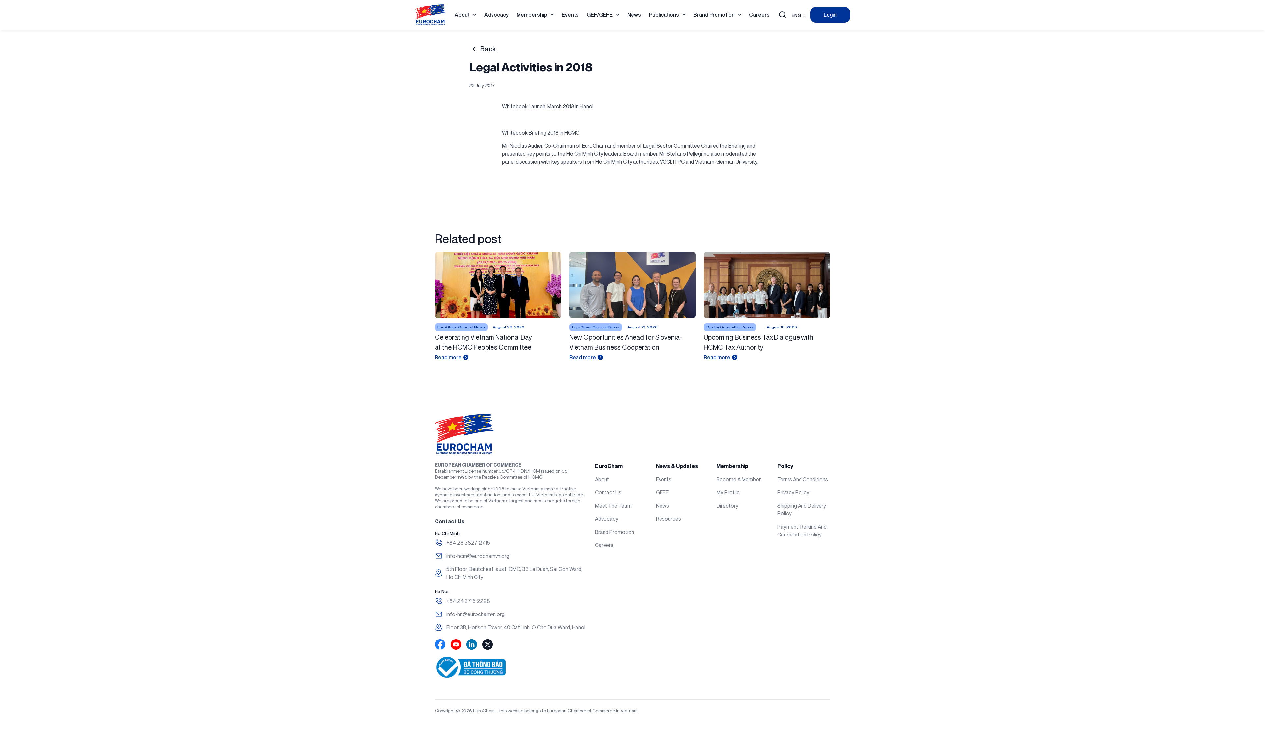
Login (830, 15)
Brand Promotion (714, 15)
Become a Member (739, 479)
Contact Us (608, 492)
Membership (532, 15)
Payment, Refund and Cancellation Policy (802, 530)
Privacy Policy (793, 492)
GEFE (662, 492)
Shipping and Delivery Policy (801, 509)
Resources (668, 518)
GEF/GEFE (600, 15)
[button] (782, 15)
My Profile (728, 492)
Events (570, 15)
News (634, 15)
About (462, 15)
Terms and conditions (802, 479)
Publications (664, 15)
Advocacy (496, 15)
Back (488, 49)
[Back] (473, 49)
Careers (759, 15)
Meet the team (613, 505)
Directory (727, 505)
